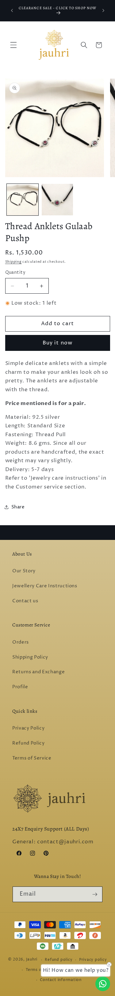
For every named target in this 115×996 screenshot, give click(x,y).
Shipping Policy (30, 657)
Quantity (15, 272)
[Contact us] (102, 983)
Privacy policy (93, 959)
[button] (13, 45)
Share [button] (18, 507)
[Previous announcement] (12, 10)
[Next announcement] (103, 10)
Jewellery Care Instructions (44, 586)
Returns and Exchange (38, 672)
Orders (20, 642)
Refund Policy (28, 743)
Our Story (24, 571)
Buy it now (57, 343)
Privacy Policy (28, 728)
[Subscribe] (94, 894)
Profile (20, 687)
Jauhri (32, 959)
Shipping (13, 261)
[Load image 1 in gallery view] (22, 199)
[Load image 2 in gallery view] (57, 199)
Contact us (25, 601)
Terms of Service (32, 758)
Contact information (61, 980)
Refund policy (58, 959)
